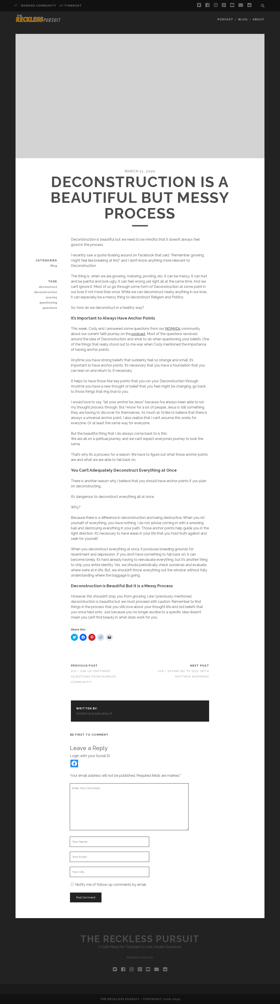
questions (49, 307)
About (258, 19)
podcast (138, 334)
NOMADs (172, 329)
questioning (48, 302)
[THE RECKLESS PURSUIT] (38, 20)
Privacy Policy (140, 957)
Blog (242, 19)
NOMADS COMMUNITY (38, 5)
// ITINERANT (70, 5)
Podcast (225, 19)
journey (51, 297)
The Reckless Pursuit (139, 939)
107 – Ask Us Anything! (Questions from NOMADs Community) (93, 676)
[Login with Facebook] (74, 763)
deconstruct (48, 286)
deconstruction (45, 292)
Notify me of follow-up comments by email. (111, 884)
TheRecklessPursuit (94, 713)
